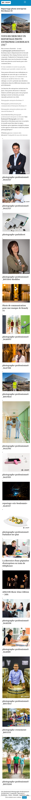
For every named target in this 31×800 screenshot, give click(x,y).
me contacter (15, 133)
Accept (24, 797)
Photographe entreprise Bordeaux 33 (12, 100)
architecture (17, 78)
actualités (10, 81)
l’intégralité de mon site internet (17, 135)
